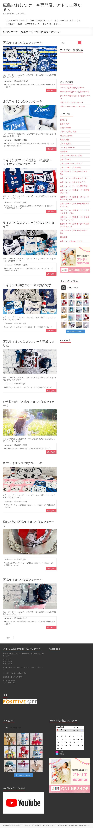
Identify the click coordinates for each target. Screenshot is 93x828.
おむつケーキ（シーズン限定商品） (74, 186)
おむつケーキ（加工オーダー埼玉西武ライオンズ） (34, 327)
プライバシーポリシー (52, 24)
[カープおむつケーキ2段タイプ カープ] (86, 317)
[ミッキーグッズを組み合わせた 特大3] (64, 310)
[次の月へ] (82, 727)
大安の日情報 (65, 127)
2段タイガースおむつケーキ (71, 102)
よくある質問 (65, 143)
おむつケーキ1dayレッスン (71, 241)
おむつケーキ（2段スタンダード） (74, 178)
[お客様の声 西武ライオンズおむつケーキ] (30, 410)
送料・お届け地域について (41, 20)
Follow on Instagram (76, 331)
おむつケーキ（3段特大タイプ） (73, 182)
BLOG (20, 24)
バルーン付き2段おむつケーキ (72, 88)
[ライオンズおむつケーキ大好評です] (30, 290)
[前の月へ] (74, 727)
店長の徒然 (64, 139)
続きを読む (51, 90)
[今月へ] (78, 727)
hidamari (9, 81)
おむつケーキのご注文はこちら (67, 20)
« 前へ (8, 638)
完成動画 (23, 84)
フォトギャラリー (12, 84)
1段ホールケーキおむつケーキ (72, 106)
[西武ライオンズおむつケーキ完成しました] (30, 350)
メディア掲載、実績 (68, 131)
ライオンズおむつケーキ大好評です (27, 285)
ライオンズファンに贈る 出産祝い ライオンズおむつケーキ (28, 162)
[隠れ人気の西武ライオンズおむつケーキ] (30, 530)
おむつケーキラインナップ (16, 20)
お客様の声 (10, 24)
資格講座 (63, 237)
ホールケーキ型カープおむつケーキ (74, 91)
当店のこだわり (66, 135)
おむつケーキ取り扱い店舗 (71, 155)
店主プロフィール (32, 24)
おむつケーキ (31, 143)
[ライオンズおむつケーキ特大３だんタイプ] (30, 231)
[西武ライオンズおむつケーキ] (30, 47)
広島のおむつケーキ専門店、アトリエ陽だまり (42, 7)
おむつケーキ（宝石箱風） (71, 167)
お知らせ (9, 268)
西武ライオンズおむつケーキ (22, 42)
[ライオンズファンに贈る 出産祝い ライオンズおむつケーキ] (30, 169)
